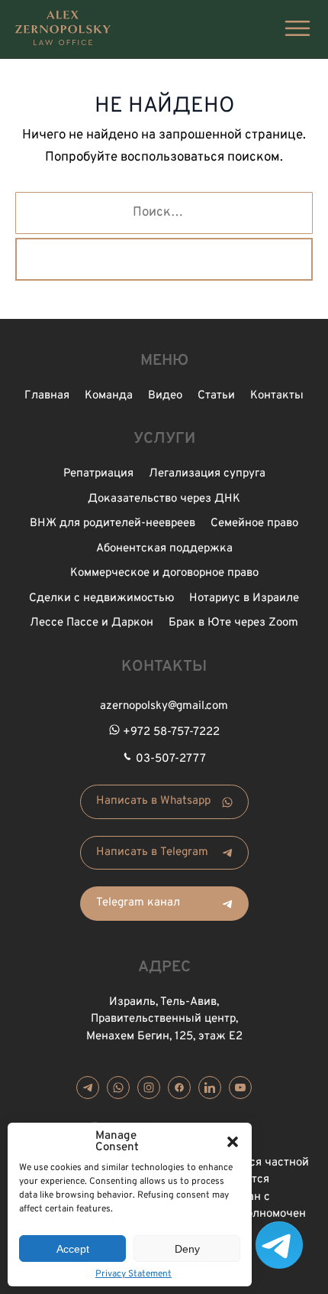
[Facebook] (179, 1087)
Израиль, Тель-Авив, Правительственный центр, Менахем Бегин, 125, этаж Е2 (164, 1019)
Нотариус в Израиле (244, 598)
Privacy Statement (133, 1274)
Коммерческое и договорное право (164, 573)
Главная (46, 396)
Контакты (277, 396)
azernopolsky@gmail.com (164, 706)
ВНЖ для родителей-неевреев (112, 523)
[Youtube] (240, 1087)
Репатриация (98, 474)
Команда (109, 396)
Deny (187, 1249)
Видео (165, 396)
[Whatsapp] (118, 1087)
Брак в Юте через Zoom (233, 623)
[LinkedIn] (209, 1087)
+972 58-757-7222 (171, 732)
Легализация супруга (207, 474)
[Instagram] (148, 1087)
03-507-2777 (171, 759)
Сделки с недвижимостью (101, 598)
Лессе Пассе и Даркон (91, 623)
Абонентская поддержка (164, 548)
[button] (232, 1141)
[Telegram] (87, 1087)
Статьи (216, 396)
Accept (72, 1249)
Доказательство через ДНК (164, 499)
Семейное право (254, 523)
